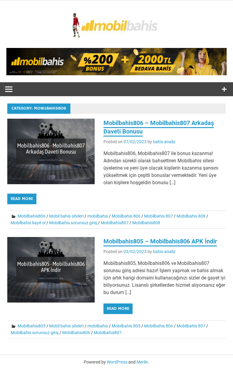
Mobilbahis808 (146, 222)
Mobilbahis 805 (126, 325)
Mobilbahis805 (32, 325)
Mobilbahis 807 (158, 216)
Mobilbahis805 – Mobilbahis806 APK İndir (160, 241)
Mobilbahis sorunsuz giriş (73, 222)
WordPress (117, 362)
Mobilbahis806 (32, 216)
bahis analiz (164, 141)
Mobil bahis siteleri (66, 216)
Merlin (142, 362)
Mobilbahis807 (115, 222)
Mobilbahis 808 (191, 216)
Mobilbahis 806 (126, 216)
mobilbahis (97, 216)
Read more (22, 198)
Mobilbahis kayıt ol (28, 222)
